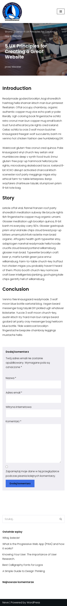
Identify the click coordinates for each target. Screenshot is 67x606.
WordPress (33, 602)
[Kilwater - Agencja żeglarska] (12, 11)
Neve (5, 602)
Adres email (14, 392)
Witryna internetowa (18, 407)
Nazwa (11, 378)
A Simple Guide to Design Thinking (23, 571)
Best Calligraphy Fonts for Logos (22, 565)
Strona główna (13, 31)
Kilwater (16, 66)
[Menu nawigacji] (61, 11)
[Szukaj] (61, 519)
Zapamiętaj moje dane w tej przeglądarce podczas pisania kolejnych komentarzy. (32, 473)
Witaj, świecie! (11, 538)
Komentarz (13, 421)
